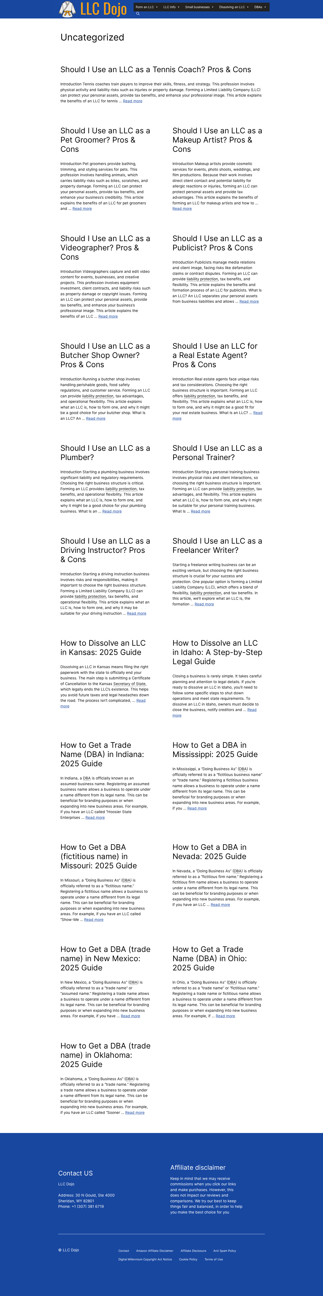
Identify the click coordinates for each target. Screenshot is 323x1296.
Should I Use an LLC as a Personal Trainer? (217, 452)
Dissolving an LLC (232, 7)
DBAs (258, 7)
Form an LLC (145, 7)
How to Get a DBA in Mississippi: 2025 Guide (215, 749)
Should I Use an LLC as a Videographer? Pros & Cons (105, 247)
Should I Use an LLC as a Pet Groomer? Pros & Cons (105, 140)
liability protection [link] (202, 279)
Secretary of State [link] (129, 684)
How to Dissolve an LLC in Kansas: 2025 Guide (103, 647)
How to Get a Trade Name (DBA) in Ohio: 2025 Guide (209, 958)
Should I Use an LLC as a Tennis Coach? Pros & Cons (155, 69)
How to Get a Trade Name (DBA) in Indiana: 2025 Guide (102, 754)
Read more (132, 101)
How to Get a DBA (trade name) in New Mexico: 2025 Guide (105, 958)
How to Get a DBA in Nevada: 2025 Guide (209, 851)
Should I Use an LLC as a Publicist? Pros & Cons (217, 243)
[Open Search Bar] (138, 13)
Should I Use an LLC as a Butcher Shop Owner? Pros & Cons (105, 355)
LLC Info (169, 7)
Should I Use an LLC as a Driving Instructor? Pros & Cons (105, 550)
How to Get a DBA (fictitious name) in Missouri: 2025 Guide (98, 856)
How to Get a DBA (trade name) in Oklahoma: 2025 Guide (105, 1055)
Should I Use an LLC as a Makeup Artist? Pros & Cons (217, 140)
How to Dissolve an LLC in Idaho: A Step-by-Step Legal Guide (217, 652)
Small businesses (197, 7)
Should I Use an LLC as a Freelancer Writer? (217, 545)
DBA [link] (87, 778)
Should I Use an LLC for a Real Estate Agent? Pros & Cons (215, 355)
